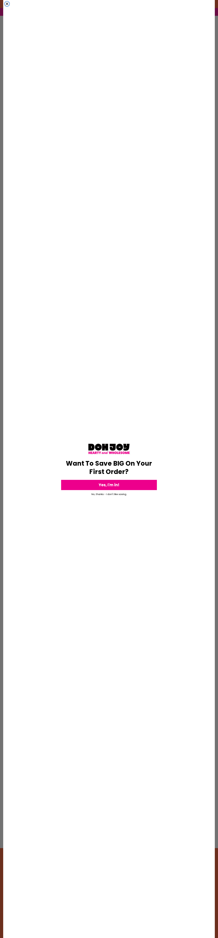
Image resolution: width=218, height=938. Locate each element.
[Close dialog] (7, 3)
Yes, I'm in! (109, 485)
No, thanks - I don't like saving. (109, 494)
